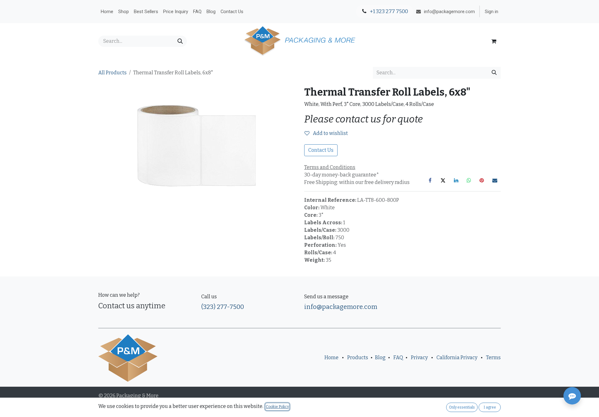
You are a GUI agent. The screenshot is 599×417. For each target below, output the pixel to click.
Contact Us (321, 150)
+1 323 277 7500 (388, 11)
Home (331, 357)
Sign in (491, 11)
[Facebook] (430, 180)
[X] (443, 180)
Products (357, 357)
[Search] (180, 41)
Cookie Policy (277, 407)
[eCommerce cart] (494, 41)
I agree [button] (490, 407)
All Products (112, 73)
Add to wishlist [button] (330, 133)
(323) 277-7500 (222, 306)
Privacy (419, 357)
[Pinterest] (482, 180)
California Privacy (456, 357)
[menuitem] (107, 11)
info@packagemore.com (340, 306)
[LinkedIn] (456, 180)
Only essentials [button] (462, 407)
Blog (380, 357)
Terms (493, 357)
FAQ (398, 357)
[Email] (495, 180)
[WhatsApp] (469, 180)
